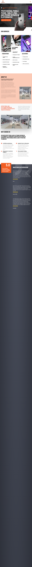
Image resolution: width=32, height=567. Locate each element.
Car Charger (25, 61)
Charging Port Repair (6, 64)
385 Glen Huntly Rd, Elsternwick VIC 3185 (10, 8)
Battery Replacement (6, 59)
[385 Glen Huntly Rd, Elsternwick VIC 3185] (1, 7)
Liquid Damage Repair (5, 57)
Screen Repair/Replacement (16, 57)
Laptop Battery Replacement (15, 52)
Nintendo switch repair (15, 65)
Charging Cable (25, 56)
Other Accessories (26, 63)
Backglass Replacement (5, 67)
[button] (6, 57)
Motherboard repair (16, 62)
